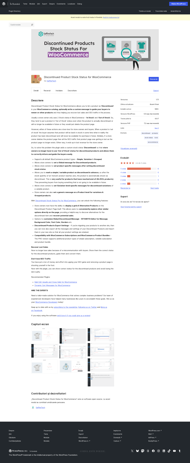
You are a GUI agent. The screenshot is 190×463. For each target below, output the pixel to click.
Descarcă (153, 79)
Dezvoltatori (83, 437)
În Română (33, 451)
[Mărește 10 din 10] (111, 376)
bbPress (152, 437)
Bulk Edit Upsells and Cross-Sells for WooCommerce (56, 282)
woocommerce (153, 142)
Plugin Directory (14, 11)
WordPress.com (155, 431)
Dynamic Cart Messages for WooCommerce (52, 285)
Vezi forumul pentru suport (131, 207)
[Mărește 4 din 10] (83, 331)
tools (156, 137)
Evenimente (118, 434)
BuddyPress (153, 441)
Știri (10, 434)
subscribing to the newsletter (65, 307)
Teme (46, 434)
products (155, 133)
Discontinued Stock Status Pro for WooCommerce (55, 201)
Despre (11, 431)
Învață (81, 431)
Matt (151, 434)
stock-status (149, 137)
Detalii (36, 90)
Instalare (59, 90)
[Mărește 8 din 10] (111, 346)
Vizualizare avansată (129, 148)
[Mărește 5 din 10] (83, 348)
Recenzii (47, 90)
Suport (156, 90)
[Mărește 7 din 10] (111, 331)
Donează (118, 437)
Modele (46, 441)
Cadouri (117, 441)
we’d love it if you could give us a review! (73, 315)
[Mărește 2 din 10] (55, 347)
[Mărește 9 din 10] (111, 361)
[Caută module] (32, 25)
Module (46, 437)
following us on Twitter (87, 307)
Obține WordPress (178, 4)
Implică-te (117, 431)
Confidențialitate (15, 441)
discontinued (146, 133)
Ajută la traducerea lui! (111, 17)
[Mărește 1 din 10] (55, 331)
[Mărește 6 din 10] (83, 363)
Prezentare (48, 431)
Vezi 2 (157, 128)
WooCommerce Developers (46, 302)
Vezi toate (154, 188)
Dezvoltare (72, 90)
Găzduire (12, 437)
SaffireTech (51, 81)
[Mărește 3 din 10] (55, 362)
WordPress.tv (84, 441)
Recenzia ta (125, 188)
